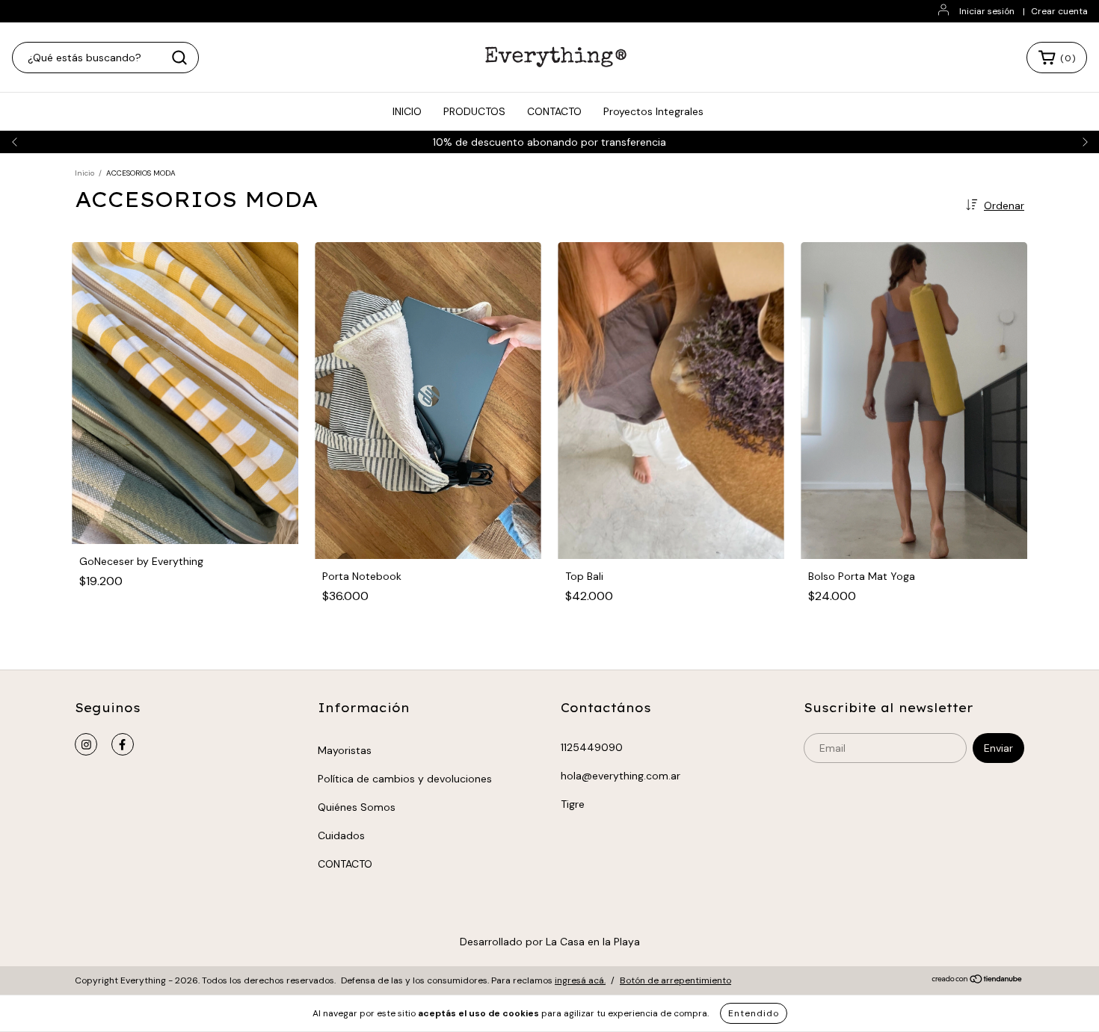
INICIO (407, 111)
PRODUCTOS (474, 111)
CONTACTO (554, 111)
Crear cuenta (1059, 11)
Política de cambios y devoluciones (405, 778)
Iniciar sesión (987, 11)
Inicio (84, 173)
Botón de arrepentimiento (675, 980)
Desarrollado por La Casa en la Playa (550, 941)
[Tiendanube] (977, 981)
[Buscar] (179, 57)
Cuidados (341, 835)
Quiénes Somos (356, 807)
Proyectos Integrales (653, 111)
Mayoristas (345, 750)
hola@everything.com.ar (620, 775)
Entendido (753, 1013)
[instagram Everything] (86, 744)
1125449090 (592, 747)
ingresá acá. (580, 980)
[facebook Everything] (122, 744)
